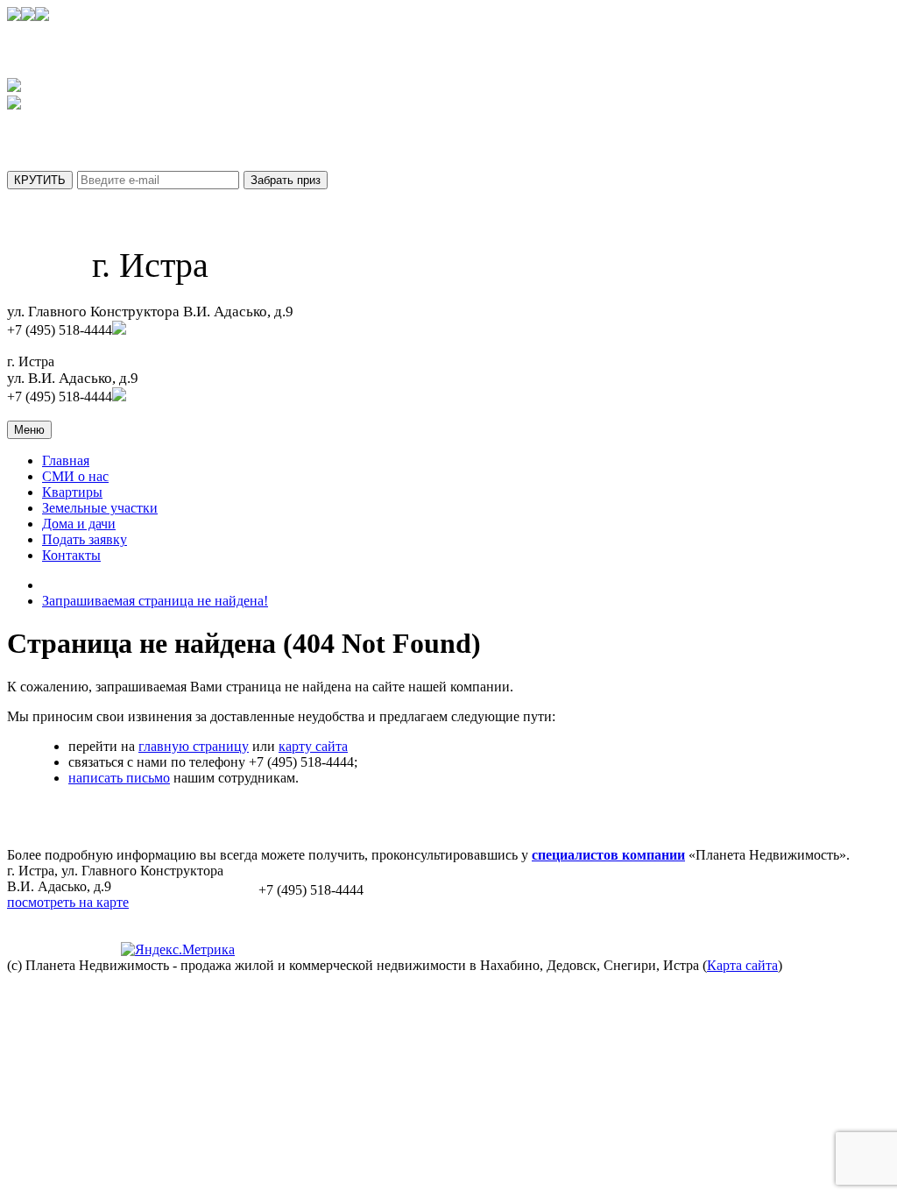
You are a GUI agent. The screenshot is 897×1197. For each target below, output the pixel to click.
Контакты (71, 555)
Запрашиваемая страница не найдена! (155, 600)
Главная (65, 460)
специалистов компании (608, 854)
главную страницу (193, 746)
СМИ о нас (75, 476)
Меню (29, 429)
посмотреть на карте (68, 902)
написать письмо (119, 777)
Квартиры (72, 492)
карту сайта (313, 746)
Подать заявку (84, 539)
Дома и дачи (79, 523)
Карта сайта (742, 965)
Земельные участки (100, 507)
